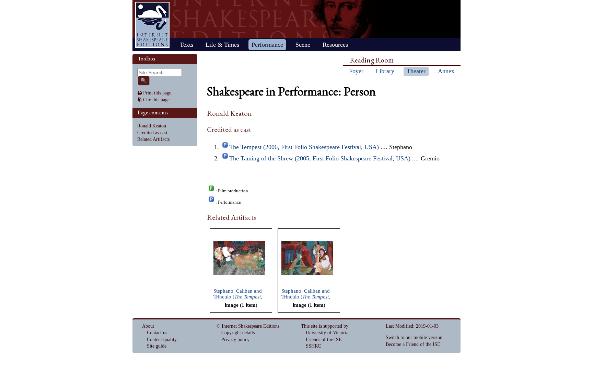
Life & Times (222, 44)
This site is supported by (324, 326)
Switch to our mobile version (414, 337)
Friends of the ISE (324, 339)
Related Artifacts (153, 139)
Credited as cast (152, 132)
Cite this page (156, 99)
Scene (302, 44)
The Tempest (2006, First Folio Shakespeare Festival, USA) (304, 147)
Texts (186, 44)
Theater (416, 71)
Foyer (356, 71)
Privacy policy (235, 339)
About (148, 326)
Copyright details (238, 332)
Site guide (156, 346)
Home (152, 25)
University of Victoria (327, 332)
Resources (335, 44)
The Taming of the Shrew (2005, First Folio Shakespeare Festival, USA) (319, 158)
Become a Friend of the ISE (413, 344)
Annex (446, 71)
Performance (267, 44)
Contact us (157, 332)
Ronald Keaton (151, 125)
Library (385, 71)
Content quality (162, 339)
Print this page (157, 92)
